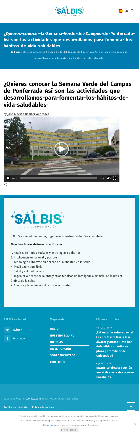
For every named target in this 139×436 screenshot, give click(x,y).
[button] (61, 149)
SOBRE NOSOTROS (62, 355)
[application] (61, 149)
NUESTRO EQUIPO (62, 335)
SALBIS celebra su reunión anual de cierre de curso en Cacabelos (115, 372)
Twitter (17, 330)
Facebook (18, 338)
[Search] (132, 11)
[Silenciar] (109, 178)
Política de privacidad (16, 407)
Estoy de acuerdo (69, 430)
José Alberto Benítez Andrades (28, 114)
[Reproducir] (8, 178)
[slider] (58, 178)
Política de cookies (43, 407)
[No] (134, 423)
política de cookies (50, 425)
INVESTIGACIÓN (60, 349)
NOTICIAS (56, 342)
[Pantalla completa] (115, 178)
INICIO (54, 329)
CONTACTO (57, 362)
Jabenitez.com (33, 398)
